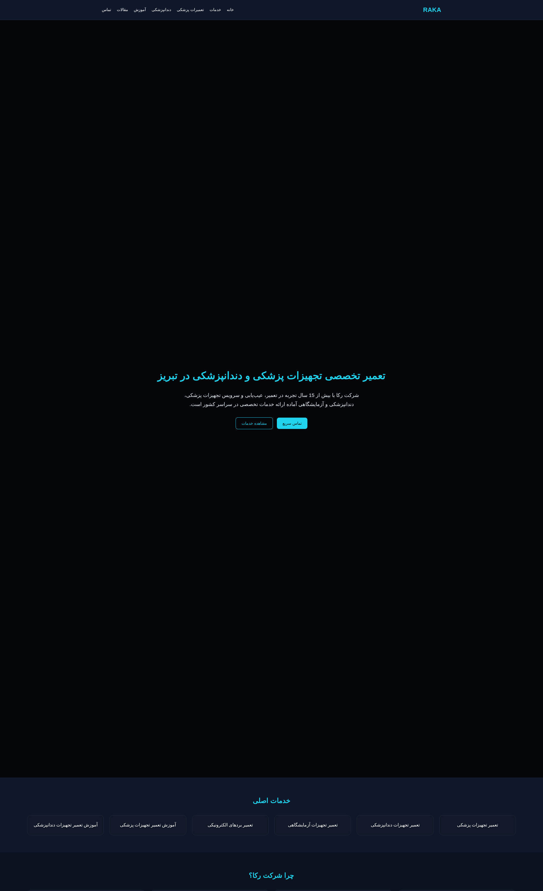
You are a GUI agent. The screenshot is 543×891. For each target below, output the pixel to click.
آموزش (140, 9)
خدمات (215, 9)
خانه (230, 9)
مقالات (122, 9)
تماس (106, 9)
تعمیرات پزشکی (190, 9)
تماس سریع (292, 423)
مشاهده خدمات (254, 423)
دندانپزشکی (161, 9)
